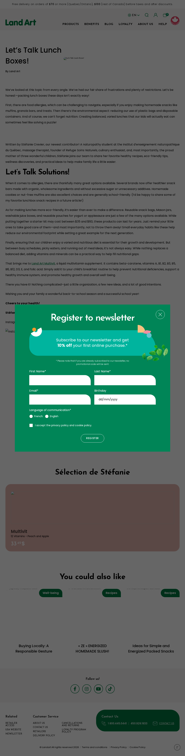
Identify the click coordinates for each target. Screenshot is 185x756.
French (38, 416)
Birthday (100, 391)
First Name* (37, 372)
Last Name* (102, 372)
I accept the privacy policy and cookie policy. (63, 425)
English (54, 416)
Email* (33, 391)
